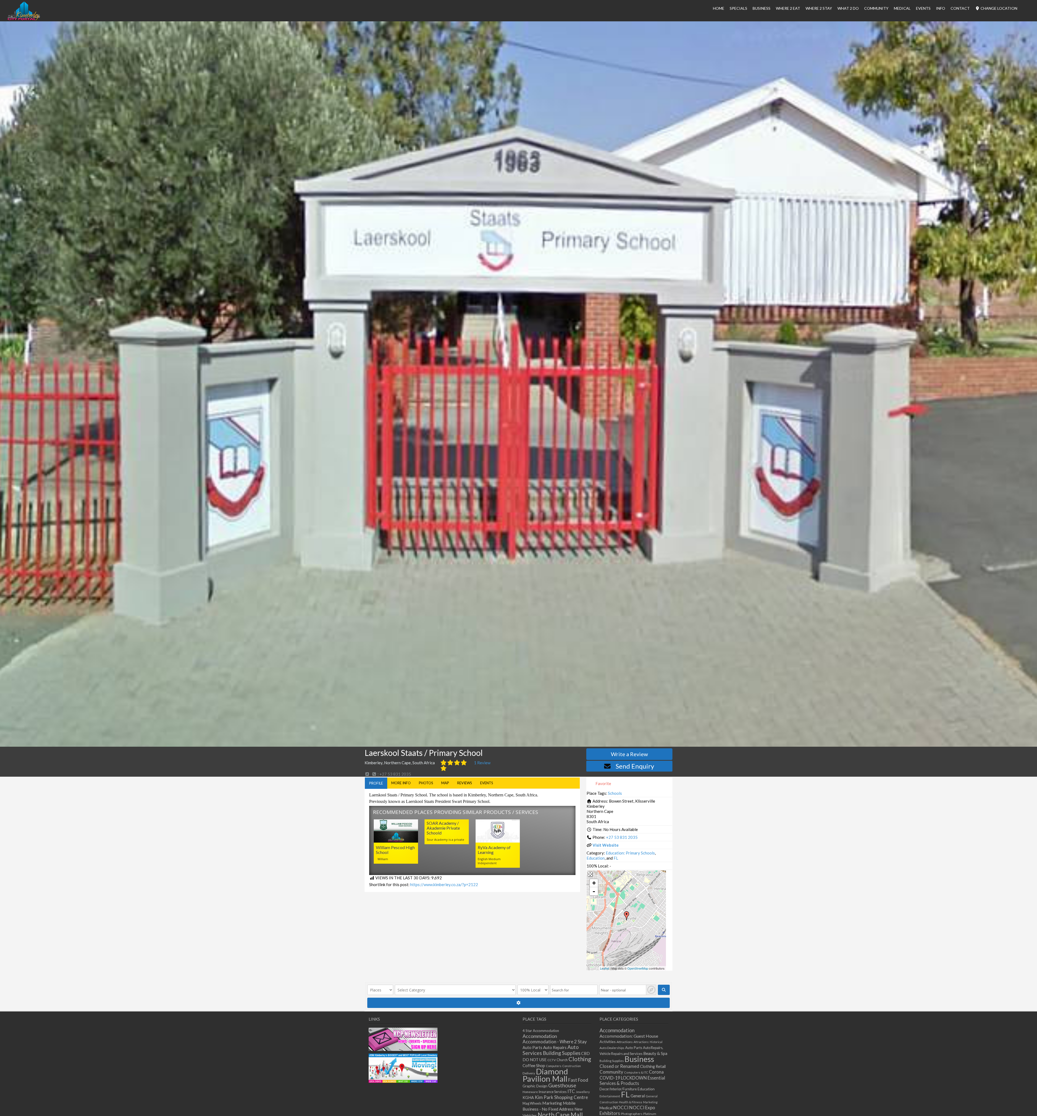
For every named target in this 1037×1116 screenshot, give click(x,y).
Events (923, 8)
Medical (902, 8)
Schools (615, 793)
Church (562, 1060)
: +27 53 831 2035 (394, 774)
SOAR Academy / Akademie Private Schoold (443, 827)
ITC (571, 1091)
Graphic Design (535, 1086)
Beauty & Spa (655, 1053)
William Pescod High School (395, 850)
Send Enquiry (635, 766)
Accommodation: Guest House (629, 1035)
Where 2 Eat (788, 8)
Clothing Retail (653, 1066)
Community (876, 8)
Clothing (579, 1059)
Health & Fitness (630, 1102)
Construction (571, 1066)
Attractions (625, 1042)
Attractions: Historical (648, 1042)
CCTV (551, 1060)
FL (616, 858)
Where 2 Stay (819, 8)
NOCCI (620, 1107)
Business (639, 1059)
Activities (608, 1041)
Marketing (552, 1102)
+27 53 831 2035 (622, 837)
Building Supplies (561, 1053)
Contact (960, 8)
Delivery (529, 1073)
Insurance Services (553, 1092)
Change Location (998, 8)
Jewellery (583, 1092)
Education (596, 858)
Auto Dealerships (612, 1048)
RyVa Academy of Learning (494, 850)
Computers (553, 1066)
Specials (738, 8)
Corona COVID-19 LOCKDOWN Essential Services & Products (632, 1077)
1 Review (482, 762)
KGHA (528, 1097)
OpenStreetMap (637, 968)
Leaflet (604, 968)
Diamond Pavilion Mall (545, 1075)
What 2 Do (848, 8)
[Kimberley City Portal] (24, 18)
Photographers (631, 1114)
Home (718, 8)
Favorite (603, 783)
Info (940, 8)
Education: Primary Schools (630, 852)
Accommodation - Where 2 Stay (555, 1041)
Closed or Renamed (619, 1066)
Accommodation (540, 1036)
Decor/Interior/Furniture (618, 1089)
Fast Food (578, 1080)
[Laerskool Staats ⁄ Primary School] (626, 915)
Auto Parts (532, 1047)
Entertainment (610, 1096)
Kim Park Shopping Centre (561, 1097)
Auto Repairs (555, 1047)
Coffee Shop (534, 1065)
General (638, 1095)
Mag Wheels (532, 1103)
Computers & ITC (636, 1072)
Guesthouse (562, 1085)
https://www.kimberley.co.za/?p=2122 (444, 884)
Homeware (530, 1092)
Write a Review (629, 754)
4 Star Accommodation (541, 1030)
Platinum (649, 1114)
